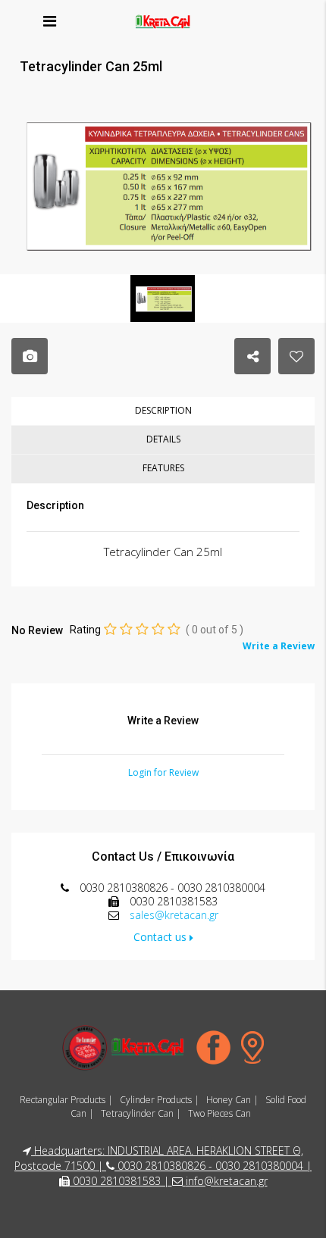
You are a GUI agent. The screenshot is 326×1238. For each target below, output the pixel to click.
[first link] (163, 183)
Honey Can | (232, 1099)
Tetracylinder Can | (141, 1113)
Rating (85, 630)
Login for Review (163, 772)
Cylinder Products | (159, 1099)
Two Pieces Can (219, 1113)
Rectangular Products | (66, 1099)
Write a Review (279, 645)
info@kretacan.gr (227, 1181)
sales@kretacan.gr (174, 915)
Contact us (161, 937)
